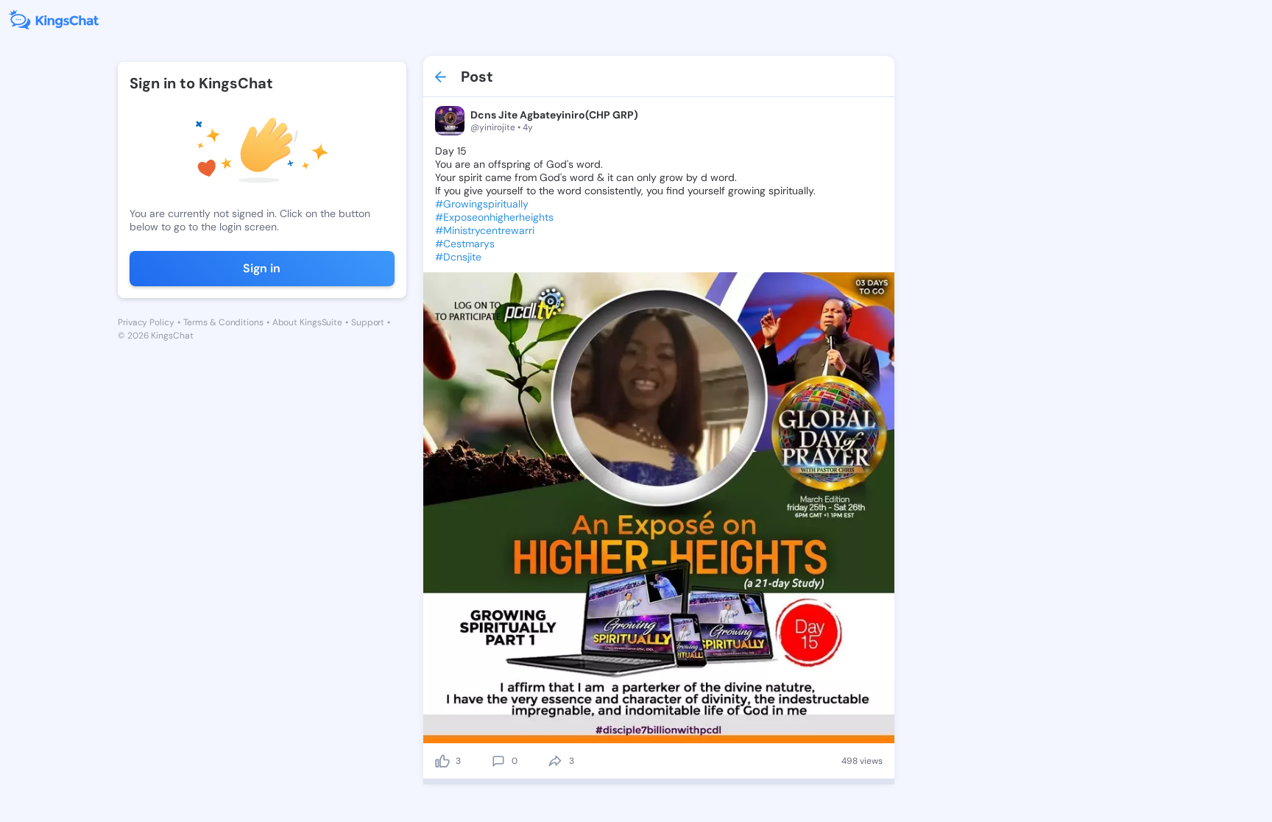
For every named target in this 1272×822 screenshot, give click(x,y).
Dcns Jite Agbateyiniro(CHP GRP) (554, 114)
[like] (442, 761)
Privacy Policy (146, 322)
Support (367, 322)
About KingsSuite (307, 322)
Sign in (261, 268)
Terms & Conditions (223, 322)
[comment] (498, 761)
